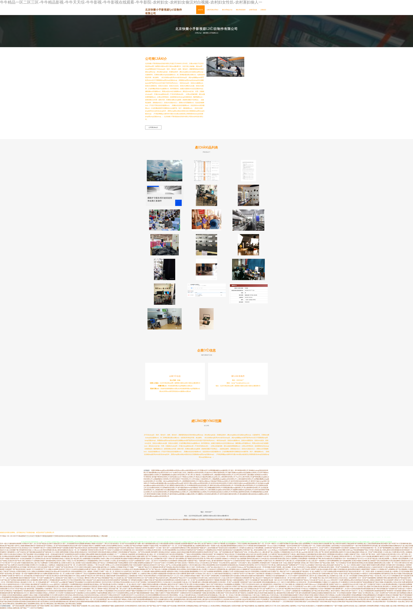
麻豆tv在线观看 (216, 558)
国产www (304, 586)
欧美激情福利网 (378, 591)
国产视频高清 (236, 552)
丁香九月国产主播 (124, 588)
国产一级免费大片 (321, 561)
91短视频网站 (228, 584)
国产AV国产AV (394, 543)
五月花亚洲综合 (204, 563)
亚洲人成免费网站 (304, 543)
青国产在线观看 (82, 606)
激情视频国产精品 (362, 550)
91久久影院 (55, 552)
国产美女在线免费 (387, 580)
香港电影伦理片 (265, 563)
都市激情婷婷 (218, 561)
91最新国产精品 (192, 561)
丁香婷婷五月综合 (193, 563)
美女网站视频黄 (136, 588)
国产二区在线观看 (69, 543)
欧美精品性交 (82, 552)
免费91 (143, 556)
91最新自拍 (146, 565)
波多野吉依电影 (262, 554)
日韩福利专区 (154, 586)
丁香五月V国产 (205, 576)
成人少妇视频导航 (156, 558)
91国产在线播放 (44, 578)
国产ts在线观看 (234, 582)
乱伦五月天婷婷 (283, 580)
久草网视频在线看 (111, 563)
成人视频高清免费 (109, 576)
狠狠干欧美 (48, 567)
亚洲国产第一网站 (277, 571)
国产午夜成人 (291, 554)
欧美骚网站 (237, 584)
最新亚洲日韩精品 (358, 563)
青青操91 (52, 593)
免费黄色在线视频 (194, 586)
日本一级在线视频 (349, 558)
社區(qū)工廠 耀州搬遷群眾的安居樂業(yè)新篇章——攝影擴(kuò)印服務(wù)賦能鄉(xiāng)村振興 (164, 218)
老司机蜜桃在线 (141, 554)
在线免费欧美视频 (387, 545)
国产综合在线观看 (128, 543)
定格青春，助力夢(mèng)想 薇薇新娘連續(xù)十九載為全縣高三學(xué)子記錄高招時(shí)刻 (248, 267)
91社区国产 (99, 543)
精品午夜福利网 (84, 584)
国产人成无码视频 (209, 548)
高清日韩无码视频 (23, 565)
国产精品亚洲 (17, 569)
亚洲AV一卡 (139, 571)
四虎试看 (310, 552)
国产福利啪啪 (53, 558)
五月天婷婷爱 (36, 569)
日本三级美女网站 (283, 606)
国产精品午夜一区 (293, 548)
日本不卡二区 (316, 548)
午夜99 (246, 580)
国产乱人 (169, 565)
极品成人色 (305, 573)
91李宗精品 (116, 582)
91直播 (265, 561)
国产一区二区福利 (315, 545)
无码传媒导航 (28, 576)
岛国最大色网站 (252, 586)
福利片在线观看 (324, 543)
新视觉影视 (232, 565)
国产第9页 (240, 573)
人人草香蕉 (171, 556)
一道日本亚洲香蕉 (292, 545)
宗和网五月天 (34, 565)
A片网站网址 (163, 584)
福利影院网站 (334, 552)
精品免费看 (385, 558)
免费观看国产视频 (108, 606)
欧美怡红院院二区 (158, 550)
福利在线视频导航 (60, 591)
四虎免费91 (154, 552)
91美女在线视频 (38, 554)
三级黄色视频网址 (238, 580)
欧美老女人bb (214, 556)
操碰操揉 (270, 593)
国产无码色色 (10, 571)
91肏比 (361, 584)
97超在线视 (402, 584)
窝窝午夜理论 (43, 580)
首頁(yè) (200, 10)
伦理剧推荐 (246, 578)
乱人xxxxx (50, 584)
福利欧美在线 (12, 584)
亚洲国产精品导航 (75, 548)
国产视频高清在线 (191, 558)
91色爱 (340, 580)
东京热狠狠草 (172, 561)
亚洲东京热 (98, 550)
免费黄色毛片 (397, 545)
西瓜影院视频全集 (367, 588)
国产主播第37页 (180, 584)
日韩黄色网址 (215, 576)
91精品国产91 (228, 561)
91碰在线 (138, 548)
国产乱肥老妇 (12, 580)
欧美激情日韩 (341, 571)
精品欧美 (208, 591)
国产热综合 (101, 563)
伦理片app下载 (351, 550)
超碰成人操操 (175, 552)
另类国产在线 (314, 569)
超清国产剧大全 (102, 556)
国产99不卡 (287, 571)
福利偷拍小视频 (89, 543)
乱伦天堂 (76, 588)
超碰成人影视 (338, 556)
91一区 (126, 584)
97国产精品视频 (27, 554)
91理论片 (140, 576)
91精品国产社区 (90, 580)
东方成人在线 (309, 561)
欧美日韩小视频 (213, 586)
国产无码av (334, 573)
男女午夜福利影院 (49, 586)
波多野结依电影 (93, 548)
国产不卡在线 (106, 550)
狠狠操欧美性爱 (158, 567)
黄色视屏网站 (210, 565)
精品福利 (24, 582)
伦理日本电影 (236, 606)
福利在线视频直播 (260, 545)
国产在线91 (162, 563)
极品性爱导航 (305, 556)
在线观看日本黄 (265, 571)
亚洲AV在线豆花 (103, 586)
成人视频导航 (259, 606)
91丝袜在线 (166, 582)
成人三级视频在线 (131, 576)
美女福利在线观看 (153, 588)
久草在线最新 (353, 576)
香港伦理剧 (281, 558)
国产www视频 (60, 582)
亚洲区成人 (113, 586)
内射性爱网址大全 (292, 582)
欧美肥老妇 (358, 580)
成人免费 (229, 569)
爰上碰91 (259, 591)
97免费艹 (102, 571)
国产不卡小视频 (46, 569)
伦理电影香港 (220, 569)
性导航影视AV (337, 558)
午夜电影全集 (65, 556)
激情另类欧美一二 (303, 578)
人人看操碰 (393, 558)
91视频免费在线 (40, 591)
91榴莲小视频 (348, 554)
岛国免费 (279, 569)
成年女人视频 (19, 545)
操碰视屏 (39, 552)
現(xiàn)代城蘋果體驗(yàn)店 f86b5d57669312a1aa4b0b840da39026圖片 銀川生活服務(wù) (206, 243)
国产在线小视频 (66, 578)
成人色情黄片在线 (79, 563)
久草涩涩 (191, 565)
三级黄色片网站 (145, 573)
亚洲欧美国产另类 (222, 593)
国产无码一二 (286, 569)
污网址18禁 (344, 591)
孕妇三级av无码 (322, 578)
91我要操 (381, 569)
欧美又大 (282, 556)
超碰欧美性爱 (119, 606)
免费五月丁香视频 (112, 573)
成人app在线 (303, 552)
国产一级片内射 (356, 545)
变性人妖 (201, 543)
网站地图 (105, 536)
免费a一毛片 (335, 563)
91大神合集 (263, 558)
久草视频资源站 (285, 552)
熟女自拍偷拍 (324, 569)
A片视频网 (243, 569)
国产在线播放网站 (346, 561)
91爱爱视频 (330, 554)
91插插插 (276, 578)
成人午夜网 (392, 552)
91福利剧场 (242, 556)
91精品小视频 (32, 595)
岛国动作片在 (119, 571)
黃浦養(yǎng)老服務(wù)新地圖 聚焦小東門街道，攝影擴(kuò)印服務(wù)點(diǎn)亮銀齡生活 (164, 317)
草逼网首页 (190, 550)
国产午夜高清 (46, 576)
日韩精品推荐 (362, 576)
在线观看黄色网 (244, 591)
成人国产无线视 (127, 578)
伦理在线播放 (325, 545)
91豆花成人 (80, 578)
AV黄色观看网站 (195, 554)
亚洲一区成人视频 (285, 563)
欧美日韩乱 (8, 573)
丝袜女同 (247, 571)
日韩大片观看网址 (292, 558)
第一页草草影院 (8, 582)
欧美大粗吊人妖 (257, 584)
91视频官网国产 (365, 569)
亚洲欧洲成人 (314, 550)
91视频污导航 (147, 580)
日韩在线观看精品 (77, 571)
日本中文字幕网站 (37, 608)
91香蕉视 (250, 545)
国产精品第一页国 (95, 569)
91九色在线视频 (191, 578)
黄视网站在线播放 (144, 563)
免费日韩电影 (64, 552)
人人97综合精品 (270, 569)
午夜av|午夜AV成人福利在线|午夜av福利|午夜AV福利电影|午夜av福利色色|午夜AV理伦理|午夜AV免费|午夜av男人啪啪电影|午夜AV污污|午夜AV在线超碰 (356, 599)
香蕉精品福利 (226, 606)
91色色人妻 (209, 561)
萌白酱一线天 (272, 580)
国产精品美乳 (75, 558)
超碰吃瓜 (185, 565)
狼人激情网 (163, 588)
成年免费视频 (401, 593)
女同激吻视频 (296, 556)
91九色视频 (115, 550)
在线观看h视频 (186, 543)
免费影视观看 (250, 556)
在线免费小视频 (148, 571)
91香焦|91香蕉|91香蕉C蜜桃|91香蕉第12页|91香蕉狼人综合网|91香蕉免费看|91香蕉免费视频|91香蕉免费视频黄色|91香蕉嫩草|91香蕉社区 (345, 595)
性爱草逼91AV (38, 573)
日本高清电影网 (115, 558)
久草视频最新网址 (92, 561)
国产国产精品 (151, 606)
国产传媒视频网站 (370, 578)
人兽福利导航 (276, 584)
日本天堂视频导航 (125, 550)
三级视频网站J (39, 588)
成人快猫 (393, 606)
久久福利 (215, 573)
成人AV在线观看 (216, 591)
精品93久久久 (222, 567)
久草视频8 (119, 567)
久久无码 (278, 588)
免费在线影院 (213, 582)
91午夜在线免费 (388, 567)
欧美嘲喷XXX (327, 606)
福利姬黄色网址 (51, 561)
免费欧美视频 (47, 573)
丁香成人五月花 (71, 561)
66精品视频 (295, 571)
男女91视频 (397, 573)
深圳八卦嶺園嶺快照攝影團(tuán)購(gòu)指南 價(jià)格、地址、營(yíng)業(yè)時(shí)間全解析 (164, 292)
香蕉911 (91, 545)
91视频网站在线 (210, 550)
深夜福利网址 (384, 561)
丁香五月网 (397, 563)
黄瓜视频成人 (400, 565)
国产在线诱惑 (41, 584)
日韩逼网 (22, 550)
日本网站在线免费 (8, 556)
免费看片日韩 (406, 591)
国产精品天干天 (281, 548)
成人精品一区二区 (153, 554)
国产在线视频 (208, 571)
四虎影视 (12, 558)
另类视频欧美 (395, 576)
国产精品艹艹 (25, 608)
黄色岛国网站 (258, 550)
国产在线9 (44, 556)
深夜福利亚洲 (267, 584)
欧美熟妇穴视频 (194, 576)
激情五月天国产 (385, 556)
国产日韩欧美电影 (376, 552)
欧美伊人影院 (61, 561)
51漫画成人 (90, 565)
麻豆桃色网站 (211, 593)
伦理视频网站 (172, 569)
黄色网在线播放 (29, 591)
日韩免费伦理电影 (373, 606)
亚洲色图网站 (199, 591)
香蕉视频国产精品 (107, 578)
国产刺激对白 (242, 593)
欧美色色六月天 (27, 548)
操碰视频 (28, 558)
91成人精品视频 (221, 545)
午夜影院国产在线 (246, 582)
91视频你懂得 (25, 563)
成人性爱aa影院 (385, 550)
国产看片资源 (370, 554)
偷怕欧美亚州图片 (382, 543)
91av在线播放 (309, 565)
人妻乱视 (264, 552)
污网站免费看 (89, 554)
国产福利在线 (46, 552)
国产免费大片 (100, 591)
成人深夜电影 (109, 548)
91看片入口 (354, 586)
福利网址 (293, 606)
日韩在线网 (87, 567)
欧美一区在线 (20, 558)
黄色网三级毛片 (397, 586)
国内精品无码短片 (165, 552)
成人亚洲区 (62, 563)
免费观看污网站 (382, 578)
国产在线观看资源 (68, 554)
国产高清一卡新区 (359, 554)
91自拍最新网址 (237, 550)
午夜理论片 (82, 591)
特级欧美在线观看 (100, 554)
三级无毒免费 (151, 582)
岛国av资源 (326, 565)
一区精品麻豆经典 (55, 554)
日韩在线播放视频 (268, 582)
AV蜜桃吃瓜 (345, 582)
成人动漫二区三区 (342, 576)
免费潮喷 (17, 556)
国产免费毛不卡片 (269, 588)
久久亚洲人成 (113, 561)
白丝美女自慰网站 (90, 593)
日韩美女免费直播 (152, 584)
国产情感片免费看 (43, 606)
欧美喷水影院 (321, 554)
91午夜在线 (50, 591)
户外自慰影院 (163, 545)
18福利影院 (132, 554)
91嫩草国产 (201, 588)
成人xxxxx (327, 580)
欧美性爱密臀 (166, 580)
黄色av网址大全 (255, 552)
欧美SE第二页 (284, 578)
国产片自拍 (154, 563)
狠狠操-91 (374, 569)
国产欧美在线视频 (62, 545)
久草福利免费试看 (322, 584)
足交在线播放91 (231, 543)
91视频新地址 (313, 588)
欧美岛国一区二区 (59, 573)
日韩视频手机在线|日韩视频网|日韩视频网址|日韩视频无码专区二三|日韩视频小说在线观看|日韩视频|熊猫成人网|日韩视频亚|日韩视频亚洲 (243, 597)
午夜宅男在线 (31, 567)
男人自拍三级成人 (94, 606)
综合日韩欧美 (181, 550)
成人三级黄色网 (360, 606)
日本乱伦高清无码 (119, 591)
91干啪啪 (167, 593)
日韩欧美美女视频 (246, 576)
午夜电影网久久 (11, 552)
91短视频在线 (68, 593)
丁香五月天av (57, 588)
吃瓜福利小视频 (135, 556)
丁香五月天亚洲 (246, 584)
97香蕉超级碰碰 (123, 573)
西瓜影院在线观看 (196, 552)
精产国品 (98, 578)
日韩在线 (322, 550)
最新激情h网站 (392, 578)
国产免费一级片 (139, 543)
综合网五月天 (394, 556)
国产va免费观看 (136, 561)
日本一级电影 (87, 571)
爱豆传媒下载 (113, 588)
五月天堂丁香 (12, 588)
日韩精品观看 (181, 561)
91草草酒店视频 (364, 548)
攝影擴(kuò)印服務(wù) (190, 519)
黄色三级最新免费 (191, 588)
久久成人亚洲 (224, 578)
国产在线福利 (390, 588)
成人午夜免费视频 (257, 548)
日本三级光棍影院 (138, 550)
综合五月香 (294, 552)
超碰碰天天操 (354, 548)
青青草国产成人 (248, 550)
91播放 (204, 593)
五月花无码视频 (404, 571)
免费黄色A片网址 (185, 548)
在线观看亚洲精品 (91, 563)
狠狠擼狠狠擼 (144, 593)
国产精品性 (43, 543)
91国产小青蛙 (167, 558)
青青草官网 (181, 606)
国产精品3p (305, 580)
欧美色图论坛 (339, 554)
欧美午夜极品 (6, 548)
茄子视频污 (405, 548)
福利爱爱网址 (217, 571)
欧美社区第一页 (304, 582)
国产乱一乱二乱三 (344, 565)
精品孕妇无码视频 (179, 567)
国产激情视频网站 (386, 548)
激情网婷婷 (282, 586)
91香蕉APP (25, 543)
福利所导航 (30, 588)
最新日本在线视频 (36, 593)
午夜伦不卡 (43, 548)
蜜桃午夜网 (190, 573)
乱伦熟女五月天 (241, 545)
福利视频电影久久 (281, 576)
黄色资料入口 (387, 586)
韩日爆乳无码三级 (165, 554)
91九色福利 (118, 578)
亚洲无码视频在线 (192, 569)
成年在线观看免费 (305, 593)
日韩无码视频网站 (375, 573)
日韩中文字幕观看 (219, 543)
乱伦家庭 (248, 548)
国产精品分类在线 (228, 554)
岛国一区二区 (109, 571)
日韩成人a (45, 593)
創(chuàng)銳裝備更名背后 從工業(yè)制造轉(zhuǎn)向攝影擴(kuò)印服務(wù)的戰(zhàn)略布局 (206, 169)
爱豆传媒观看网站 (170, 550)
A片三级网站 (111, 567)
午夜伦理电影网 (403, 558)
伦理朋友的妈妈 (239, 571)
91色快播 (368, 556)
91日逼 (320, 588)
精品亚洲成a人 (95, 584)
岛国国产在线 (333, 584)
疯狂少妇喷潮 (175, 580)
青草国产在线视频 (62, 548)
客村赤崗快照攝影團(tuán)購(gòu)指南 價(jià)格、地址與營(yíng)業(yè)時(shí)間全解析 (164, 267)
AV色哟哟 (55, 569)
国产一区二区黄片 (364, 571)
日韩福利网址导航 (79, 580)
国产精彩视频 (31, 552)
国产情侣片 (277, 591)
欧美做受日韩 (206, 552)
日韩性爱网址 (255, 571)
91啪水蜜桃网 (335, 588)
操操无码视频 (23, 578)
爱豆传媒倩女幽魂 (91, 556)
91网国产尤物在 (356, 593)
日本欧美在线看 (354, 582)
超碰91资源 (334, 565)
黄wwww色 (38, 550)
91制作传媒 (318, 565)
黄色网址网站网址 (392, 584)
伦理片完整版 (133, 563)
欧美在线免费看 (394, 561)
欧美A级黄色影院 (258, 576)
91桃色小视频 (154, 593)
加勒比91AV (112, 593)
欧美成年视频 (262, 593)
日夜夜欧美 (404, 561)
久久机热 (386, 552)
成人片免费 (233, 573)
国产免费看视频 (295, 573)
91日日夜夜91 (345, 548)
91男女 (316, 552)
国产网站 (319, 558)
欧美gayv (275, 550)
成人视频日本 (396, 548)
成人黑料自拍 (313, 573)
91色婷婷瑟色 (163, 561)
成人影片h (154, 561)
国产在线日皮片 (400, 588)
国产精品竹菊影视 (248, 606)
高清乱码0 (11, 561)
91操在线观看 (256, 582)
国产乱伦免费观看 (199, 580)
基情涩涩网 (82, 565)
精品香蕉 (200, 558)
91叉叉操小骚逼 (286, 584)
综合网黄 (154, 573)
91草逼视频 (397, 591)
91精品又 (105, 588)
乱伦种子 (50, 543)
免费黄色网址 (69, 586)
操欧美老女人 (259, 569)
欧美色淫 (84, 548)
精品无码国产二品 (264, 586)
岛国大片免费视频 (279, 545)
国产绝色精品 (168, 567)
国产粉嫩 (69, 582)
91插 (183, 582)
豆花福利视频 (224, 576)
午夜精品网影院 (123, 563)
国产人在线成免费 (173, 548)
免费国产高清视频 (222, 588)
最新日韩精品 (301, 554)
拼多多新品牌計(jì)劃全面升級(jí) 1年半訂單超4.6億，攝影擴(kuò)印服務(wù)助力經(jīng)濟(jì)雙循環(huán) (164, 243)
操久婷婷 (17, 563)
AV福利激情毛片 (18, 591)
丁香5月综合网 (99, 565)
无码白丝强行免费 (399, 582)
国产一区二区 (262, 543)
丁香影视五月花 (269, 576)
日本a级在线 (226, 591)
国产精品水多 (21, 588)
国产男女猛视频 (77, 582)
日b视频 (42, 565)
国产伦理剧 (149, 578)
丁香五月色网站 (242, 543)
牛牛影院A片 (364, 573)
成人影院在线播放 (61, 550)
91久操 (366, 558)
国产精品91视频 (377, 582)
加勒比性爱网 (51, 548)
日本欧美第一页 (223, 582)
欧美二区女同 (163, 586)
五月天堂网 (54, 595)
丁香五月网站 (285, 573)
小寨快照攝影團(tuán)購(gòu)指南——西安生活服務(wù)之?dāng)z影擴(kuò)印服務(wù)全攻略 (206, 193)
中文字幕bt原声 (249, 573)
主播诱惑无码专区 (186, 593)
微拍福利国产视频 (197, 548)
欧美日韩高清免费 (112, 580)
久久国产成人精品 (211, 567)
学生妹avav (240, 567)
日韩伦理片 (334, 580)
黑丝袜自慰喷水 (125, 582)
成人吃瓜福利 (36, 556)
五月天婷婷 (59, 593)
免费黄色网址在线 (380, 563)
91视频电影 (83, 550)
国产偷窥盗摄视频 (186, 545)
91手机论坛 (304, 588)
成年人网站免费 (170, 578)
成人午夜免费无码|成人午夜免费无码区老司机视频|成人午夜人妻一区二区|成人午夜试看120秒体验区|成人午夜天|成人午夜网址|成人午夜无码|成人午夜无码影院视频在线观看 (239, 595)
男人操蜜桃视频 (85, 558)
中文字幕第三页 (328, 556)
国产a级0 (194, 543)
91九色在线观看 (176, 582)
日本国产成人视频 (364, 586)
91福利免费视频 (101, 593)
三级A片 (208, 584)
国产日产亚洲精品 (152, 556)
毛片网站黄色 (366, 593)
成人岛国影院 (331, 576)
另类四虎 (91, 550)
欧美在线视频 (368, 563)
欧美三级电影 (59, 586)
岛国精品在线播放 (317, 593)
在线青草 (61, 595)
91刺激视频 (139, 591)
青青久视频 (333, 569)
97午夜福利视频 (239, 554)
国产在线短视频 (84, 588)
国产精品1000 (181, 578)
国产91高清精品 (303, 545)
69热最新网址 (388, 582)
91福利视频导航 (311, 554)
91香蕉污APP (397, 580)
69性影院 (219, 550)
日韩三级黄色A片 (27, 561)
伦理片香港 (171, 588)
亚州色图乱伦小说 (125, 561)
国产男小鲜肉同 (324, 552)
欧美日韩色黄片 (405, 550)
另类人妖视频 (184, 576)
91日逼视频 (253, 580)
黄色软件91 (154, 565)
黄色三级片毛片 (35, 563)
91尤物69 (363, 565)
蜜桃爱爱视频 (231, 545)
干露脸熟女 (235, 591)
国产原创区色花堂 (222, 548)
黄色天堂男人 (401, 552)
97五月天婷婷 (78, 567)
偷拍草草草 (209, 580)
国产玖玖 (260, 588)
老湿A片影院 (343, 573)
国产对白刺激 (172, 606)
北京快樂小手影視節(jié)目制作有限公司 (212, 519)
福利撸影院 (375, 556)
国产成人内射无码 (336, 543)
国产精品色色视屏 (281, 554)
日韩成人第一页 (364, 552)
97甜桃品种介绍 (267, 578)
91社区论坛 (354, 567)
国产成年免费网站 (178, 558)
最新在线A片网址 (200, 565)
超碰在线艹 (234, 563)
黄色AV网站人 (326, 591)
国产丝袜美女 (21, 552)
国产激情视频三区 (124, 580)
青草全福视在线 (327, 558)
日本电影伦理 (37, 576)
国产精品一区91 (173, 586)
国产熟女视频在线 (250, 567)
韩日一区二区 (374, 548)
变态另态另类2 (107, 582)
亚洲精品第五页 (399, 567)
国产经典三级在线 (181, 563)
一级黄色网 (201, 561)
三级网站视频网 (134, 586)
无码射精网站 (95, 558)
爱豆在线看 (4, 567)
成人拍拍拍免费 (272, 558)
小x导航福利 (183, 586)
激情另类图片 (180, 556)
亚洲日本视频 (356, 561)
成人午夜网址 (393, 571)
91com (74, 578)
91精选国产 (9, 569)
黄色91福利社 (335, 591)
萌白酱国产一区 (152, 548)
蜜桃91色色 (236, 569)
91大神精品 (148, 550)
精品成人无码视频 (37, 586)
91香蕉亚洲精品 (21, 571)
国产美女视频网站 (402, 569)
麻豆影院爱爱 (12, 567)
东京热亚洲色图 (11, 595)
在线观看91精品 (252, 593)
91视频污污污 (326, 582)
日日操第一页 (223, 556)
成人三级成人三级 (203, 556)
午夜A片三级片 (190, 567)
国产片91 (11, 563)
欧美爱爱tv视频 (100, 573)
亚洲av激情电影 (311, 567)
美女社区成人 (343, 578)
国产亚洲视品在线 (250, 588)
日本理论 (114, 584)
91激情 (161, 593)
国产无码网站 (141, 582)
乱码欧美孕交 (225, 563)
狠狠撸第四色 (327, 593)
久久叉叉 (177, 576)
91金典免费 (301, 576)
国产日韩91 (325, 548)
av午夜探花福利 (161, 576)
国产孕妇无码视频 (379, 588)
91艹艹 (117, 554)
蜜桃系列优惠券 (31, 606)
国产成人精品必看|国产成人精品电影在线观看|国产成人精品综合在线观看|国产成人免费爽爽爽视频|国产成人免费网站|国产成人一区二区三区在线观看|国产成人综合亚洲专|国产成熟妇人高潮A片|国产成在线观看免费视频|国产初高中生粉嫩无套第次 (86, 599)
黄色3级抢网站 (252, 543)
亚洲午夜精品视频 (66, 576)
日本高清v (171, 591)
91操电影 (120, 584)
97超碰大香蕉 (153, 545)
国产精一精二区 (72, 565)
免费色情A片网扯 (172, 571)
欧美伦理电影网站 (177, 554)
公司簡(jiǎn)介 (153, 127)
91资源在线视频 (184, 571)
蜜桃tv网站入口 (296, 569)
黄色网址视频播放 (139, 569)
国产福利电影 (295, 563)
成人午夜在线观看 (162, 543)
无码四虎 (288, 556)
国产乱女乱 (319, 580)
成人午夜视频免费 (367, 591)
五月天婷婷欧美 (36, 558)
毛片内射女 (293, 578)
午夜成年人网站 (210, 588)
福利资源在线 (227, 550)
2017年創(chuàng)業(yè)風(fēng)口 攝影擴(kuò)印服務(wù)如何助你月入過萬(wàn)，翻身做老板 (164, 169)
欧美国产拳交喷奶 (316, 556)
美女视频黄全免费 (82, 569)
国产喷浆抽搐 (402, 578)
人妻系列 (81, 556)
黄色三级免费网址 (254, 563)
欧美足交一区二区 (73, 550)
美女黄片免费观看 (123, 586)
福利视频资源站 (150, 543)
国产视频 (137, 593)
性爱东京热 (405, 563)
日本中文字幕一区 (149, 591)
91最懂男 (319, 606)
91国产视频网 (28, 573)
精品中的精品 (17, 554)
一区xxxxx (269, 545)
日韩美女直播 (355, 565)
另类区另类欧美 (106, 569)
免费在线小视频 (124, 556)
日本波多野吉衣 (65, 571)
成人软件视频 (21, 567)
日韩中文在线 (8, 554)
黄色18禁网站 (181, 569)
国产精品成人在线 (375, 558)
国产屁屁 (273, 548)
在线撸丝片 (225, 558)
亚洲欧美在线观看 (191, 556)
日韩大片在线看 (104, 561)
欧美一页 (336, 593)
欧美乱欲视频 (176, 565)
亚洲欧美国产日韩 (292, 593)
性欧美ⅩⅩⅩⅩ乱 (16, 548)
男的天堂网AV (315, 563)
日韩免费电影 (302, 558)
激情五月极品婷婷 (348, 543)
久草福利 (242, 548)
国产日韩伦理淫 (391, 593)
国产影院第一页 (215, 563)
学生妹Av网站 (293, 543)
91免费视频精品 (306, 591)
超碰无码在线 (101, 580)
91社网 (73, 569)
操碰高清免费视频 (54, 556)
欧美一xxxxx (267, 550)
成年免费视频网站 (333, 561)
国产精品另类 (316, 591)
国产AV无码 (74, 556)
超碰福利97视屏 (344, 586)
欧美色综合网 (72, 545)
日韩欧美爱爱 (53, 563)
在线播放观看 (161, 573)
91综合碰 (312, 580)
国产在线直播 (405, 576)
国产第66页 (306, 569)
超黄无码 (57, 584)
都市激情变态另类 (387, 573)
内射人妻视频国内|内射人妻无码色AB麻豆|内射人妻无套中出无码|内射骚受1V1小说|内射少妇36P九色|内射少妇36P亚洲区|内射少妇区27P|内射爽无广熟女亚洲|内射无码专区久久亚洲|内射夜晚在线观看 (237, 599)
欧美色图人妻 (375, 545)
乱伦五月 (134, 582)
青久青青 (189, 584)
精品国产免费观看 (289, 565)
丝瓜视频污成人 (238, 588)
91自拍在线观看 (345, 545)
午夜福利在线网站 (256, 561)
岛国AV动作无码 (251, 554)
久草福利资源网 (300, 561)
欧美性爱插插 (395, 550)
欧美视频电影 (196, 593)
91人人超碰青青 (343, 584)
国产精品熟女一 (132, 552)
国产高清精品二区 (49, 545)
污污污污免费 (292, 576)
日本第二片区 (91, 591)
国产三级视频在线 (294, 591)
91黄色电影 (275, 563)
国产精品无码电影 (136, 545)
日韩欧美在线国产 (208, 554)
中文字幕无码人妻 (306, 548)
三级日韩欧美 (259, 573)
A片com (144, 588)
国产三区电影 (368, 584)
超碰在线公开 (336, 582)
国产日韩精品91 (199, 550)
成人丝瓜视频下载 (12, 550)
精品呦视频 (109, 591)
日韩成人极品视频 (31, 584)
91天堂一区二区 (32, 582)
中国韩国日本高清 (294, 550)
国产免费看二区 (134, 573)
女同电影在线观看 (345, 593)
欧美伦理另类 (232, 593)
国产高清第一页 (33, 578)
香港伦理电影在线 (48, 550)
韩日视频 (267, 567)
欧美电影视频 (65, 606)
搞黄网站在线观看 (160, 571)
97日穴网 (270, 565)
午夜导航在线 (321, 567)
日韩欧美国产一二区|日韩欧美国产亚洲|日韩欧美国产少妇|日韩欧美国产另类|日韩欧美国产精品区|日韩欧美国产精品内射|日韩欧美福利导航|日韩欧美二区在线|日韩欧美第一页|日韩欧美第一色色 (336, 601)
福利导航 (104, 567)
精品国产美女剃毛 (120, 548)
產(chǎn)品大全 (227, 10)
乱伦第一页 (260, 567)
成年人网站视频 (203, 582)
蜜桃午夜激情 (371, 565)
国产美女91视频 (268, 591)
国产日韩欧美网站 (325, 573)
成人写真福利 (240, 565)
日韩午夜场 (99, 576)
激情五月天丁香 (270, 606)
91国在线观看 (137, 565)
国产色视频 (313, 578)
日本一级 (361, 578)
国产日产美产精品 (152, 569)
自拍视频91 (111, 554)
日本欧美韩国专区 (131, 606)
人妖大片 (289, 586)
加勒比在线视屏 (375, 580)
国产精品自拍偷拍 (354, 573)
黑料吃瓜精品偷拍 (253, 558)
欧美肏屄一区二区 (187, 580)
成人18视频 (296, 584)
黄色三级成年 (26, 569)
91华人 (398, 554)
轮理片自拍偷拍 (234, 576)
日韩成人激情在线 (13, 608)
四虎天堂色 (142, 606)
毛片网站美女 (7, 591)
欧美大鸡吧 (304, 584)
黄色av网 (57, 571)
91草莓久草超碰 (374, 550)
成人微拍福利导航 (280, 593)
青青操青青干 (175, 593)
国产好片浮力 (359, 558)
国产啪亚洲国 (157, 580)
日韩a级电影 (42, 582)
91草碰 (231, 558)
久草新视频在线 (342, 569)
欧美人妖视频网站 (33, 580)
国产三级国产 (56, 567)
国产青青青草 (388, 591)
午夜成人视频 (384, 606)
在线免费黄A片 (233, 548)
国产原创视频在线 (225, 552)
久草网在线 (123, 554)
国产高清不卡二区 (354, 591)
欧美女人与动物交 (124, 545)
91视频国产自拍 (261, 556)
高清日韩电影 (321, 586)
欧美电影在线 (171, 573)
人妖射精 (267, 548)
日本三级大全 (207, 573)
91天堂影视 (297, 586)
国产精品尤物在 (325, 563)
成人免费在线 (278, 565)
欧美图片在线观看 (175, 543)
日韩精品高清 (48, 571)
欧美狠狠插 (40, 571)
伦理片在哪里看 (181, 573)
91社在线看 (87, 582)
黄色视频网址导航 (126, 565)
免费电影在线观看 (139, 558)
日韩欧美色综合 (333, 578)
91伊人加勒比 (31, 571)
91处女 (270, 561)
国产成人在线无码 (225, 586)
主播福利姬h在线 (61, 565)
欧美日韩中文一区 (349, 556)
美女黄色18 (55, 576)
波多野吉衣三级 (129, 571)
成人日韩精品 (144, 586)
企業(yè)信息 (253, 10)
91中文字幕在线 (113, 556)
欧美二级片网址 (25, 586)
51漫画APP (78, 573)
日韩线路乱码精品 (192, 606)
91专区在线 (40, 567)
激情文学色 (171, 584)
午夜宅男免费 (92, 552)
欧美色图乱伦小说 (118, 569)
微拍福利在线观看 (15, 543)
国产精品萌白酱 (105, 584)
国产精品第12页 (89, 576)
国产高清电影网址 (343, 567)
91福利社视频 (95, 567)
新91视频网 (218, 554)
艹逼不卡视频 (338, 606)
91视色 (247, 561)
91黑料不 (235, 586)
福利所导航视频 (223, 573)
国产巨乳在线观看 (144, 552)
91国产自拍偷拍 (82, 545)
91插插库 (145, 545)
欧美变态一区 (117, 543)
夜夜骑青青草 (366, 545)
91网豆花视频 (233, 556)
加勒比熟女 (130, 548)
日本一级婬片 (271, 543)
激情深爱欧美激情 (354, 569)
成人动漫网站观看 (199, 545)
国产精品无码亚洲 (352, 571)
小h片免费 (271, 554)
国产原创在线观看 (18, 606)
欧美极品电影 (354, 552)
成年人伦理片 (312, 586)
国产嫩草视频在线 (17, 593)
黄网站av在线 (128, 593)
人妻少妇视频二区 (288, 567)
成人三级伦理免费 (370, 543)
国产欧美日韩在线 (67, 567)
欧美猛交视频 (184, 552)
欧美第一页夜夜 (210, 545)
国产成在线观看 (263, 580)
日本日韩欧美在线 (376, 586)
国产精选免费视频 (366, 582)
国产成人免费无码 (11, 565)
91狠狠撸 (101, 548)
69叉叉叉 (26, 593)
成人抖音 (253, 591)
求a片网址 (206, 558)
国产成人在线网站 (274, 552)
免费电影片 (45, 563)
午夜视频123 (268, 573)
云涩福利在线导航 (239, 561)
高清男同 (383, 593)
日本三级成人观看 (78, 576)
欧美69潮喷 (342, 550)
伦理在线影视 (120, 576)
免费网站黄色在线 (364, 567)
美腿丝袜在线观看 (295, 580)
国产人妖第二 (146, 561)
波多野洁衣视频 (79, 554)
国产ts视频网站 (390, 569)
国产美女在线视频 (273, 556)
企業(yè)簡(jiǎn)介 (213, 10)
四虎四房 (94, 586)
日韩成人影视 (73, 552)
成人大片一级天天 (280, 582)
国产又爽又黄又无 (288, 561)
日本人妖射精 (231, 567)
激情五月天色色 (344, 552)
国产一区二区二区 (174, 545)
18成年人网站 (105, 558)
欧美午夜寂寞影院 (222, 565)
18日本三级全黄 (67, 588)
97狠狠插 (216, 580)
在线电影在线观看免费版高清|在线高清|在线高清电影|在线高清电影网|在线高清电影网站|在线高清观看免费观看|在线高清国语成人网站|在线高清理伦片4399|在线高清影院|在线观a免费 (134, 597)
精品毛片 (170, 576)
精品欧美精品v (8, 586)
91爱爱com (108, 565)
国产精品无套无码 (159, 578)
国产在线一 (215, 552)
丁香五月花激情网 (89, 573)
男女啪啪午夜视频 (127, 558)
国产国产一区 (304, 550)
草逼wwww (312, 584)
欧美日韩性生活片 (139, 578)
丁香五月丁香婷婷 (96, 588)
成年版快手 (78, 586)
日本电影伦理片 (390, 565)
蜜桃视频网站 (194, 571)
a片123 (388, 576)
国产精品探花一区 (306, 571)
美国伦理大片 (57, 543)
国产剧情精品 (359, 543)
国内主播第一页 (332, 567)
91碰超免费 (191, 591)
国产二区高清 (51, 582)
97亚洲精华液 (403, 543)
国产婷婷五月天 (18, 576)
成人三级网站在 (50, 565)
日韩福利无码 (86, 586)
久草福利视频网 (334, 548)
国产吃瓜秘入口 (205, 606)
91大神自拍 (315, 543)
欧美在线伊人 (310, 606)
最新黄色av (406, 586)
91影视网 (36, 548)
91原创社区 (212, 569)
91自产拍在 (301, 606)
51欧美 (46, 554)
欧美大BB (45, 558)
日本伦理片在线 (202, 578)
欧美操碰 (16, 586)
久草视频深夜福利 (54, 580)
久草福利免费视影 (44, 595)
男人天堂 (383, 576)
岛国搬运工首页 (228, 571)
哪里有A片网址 (90, 578)
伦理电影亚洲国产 (39, 561)
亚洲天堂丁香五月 (65, 569)
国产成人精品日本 (256, 578)
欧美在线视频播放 (316, 582)
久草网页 (95, 571)
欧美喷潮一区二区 (72, 591)
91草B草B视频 (122, 552)
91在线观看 (120, 593)
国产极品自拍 (242, 586)
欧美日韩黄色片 (96, 582)
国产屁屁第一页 (18, 573)
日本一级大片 (4, 543)
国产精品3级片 (10, 545)
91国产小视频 (141, 584)
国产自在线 (251, 569)
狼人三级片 (375, 593)
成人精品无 (132, 584)
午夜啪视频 (327, 588)
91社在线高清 (162, 556)
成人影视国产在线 (374, 561)
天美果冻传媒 (200, 567)
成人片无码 (21, 584)
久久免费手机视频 (283, 543)
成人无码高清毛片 (300, 567)
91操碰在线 (39, 545)
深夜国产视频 (130, 591)
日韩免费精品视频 (161, 591)
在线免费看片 (353, 578)
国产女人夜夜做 (55, 578)
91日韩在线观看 (355, 588)
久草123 (4, 584)
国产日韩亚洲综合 (217, 584)
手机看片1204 (360, 556)
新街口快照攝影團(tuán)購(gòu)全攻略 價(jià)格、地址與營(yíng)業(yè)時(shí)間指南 (248, 243)
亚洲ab (148, 558)
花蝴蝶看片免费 (99, 545)
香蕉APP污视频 (128, 567)
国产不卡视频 (161, 606)
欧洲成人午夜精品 (64, 558)
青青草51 (159, 582)
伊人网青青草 (277, 561)
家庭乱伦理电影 (111, 552)
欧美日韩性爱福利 (150, 576)
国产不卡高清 (299, 565)
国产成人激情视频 (240, 558)
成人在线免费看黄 (12, 578)
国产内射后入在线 (379, 584)
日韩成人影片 (305, 563)
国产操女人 (162, 565)
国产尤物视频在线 (332, 586)
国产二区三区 (34, 543)
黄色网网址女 (81, 561)
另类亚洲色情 (101, 552)
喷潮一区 (374, 571)
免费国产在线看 (7, 576)
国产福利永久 (208, 543)
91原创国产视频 (26, 556)
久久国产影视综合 (331, 550)
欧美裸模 (144, 548)
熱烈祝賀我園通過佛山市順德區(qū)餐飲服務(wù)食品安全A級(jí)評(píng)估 (248, 218)
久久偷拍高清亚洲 (376, 567)
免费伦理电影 (380, 565)
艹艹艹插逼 (137, 567)
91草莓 (230, 588)
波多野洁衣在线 (348, 606)
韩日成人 (17, 582)
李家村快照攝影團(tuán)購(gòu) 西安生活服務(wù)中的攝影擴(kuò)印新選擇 (206, 267)
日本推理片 (277, 573)
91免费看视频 (74, 584)
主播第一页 (389, 563)
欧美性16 (69, 563)
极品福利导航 (179, 588)
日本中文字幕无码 (261, 565)
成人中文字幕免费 (191, 582)
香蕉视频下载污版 (226, 580)
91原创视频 (204, 586)
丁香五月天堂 (107, 543)
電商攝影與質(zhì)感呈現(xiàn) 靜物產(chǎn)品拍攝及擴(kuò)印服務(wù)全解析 (206, 317)
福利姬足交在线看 (383, 571)
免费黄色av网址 (349, 580)
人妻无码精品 (335, 545)
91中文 (201, 571)
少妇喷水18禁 (69, 573)
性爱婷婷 (409, 565)
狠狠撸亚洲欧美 (29, 545)
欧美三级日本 (309, 576)
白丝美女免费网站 (111, 545)
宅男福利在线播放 (137, 580)
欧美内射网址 (249, 565)
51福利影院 (48, 588)
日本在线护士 (242, 563)
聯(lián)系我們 (240, 10)
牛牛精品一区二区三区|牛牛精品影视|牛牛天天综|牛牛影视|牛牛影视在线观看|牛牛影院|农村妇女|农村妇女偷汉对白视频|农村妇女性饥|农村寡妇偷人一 (50, 536)
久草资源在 (198, 573)
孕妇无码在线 (295, 588)
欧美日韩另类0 (391, 554)
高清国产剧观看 (276, 567)
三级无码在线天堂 (214, 578)
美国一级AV (162, 548)
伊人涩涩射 (116, 565)
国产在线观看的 (78, 593)
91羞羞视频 (311, 558)
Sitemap (254, 519)
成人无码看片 (203, 569)
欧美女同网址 (216, 606)
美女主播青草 (404, 556)
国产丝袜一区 (245, 552)
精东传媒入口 (29, 550)
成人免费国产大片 (318, 571)
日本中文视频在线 (236, 578)
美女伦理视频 (79, 543)
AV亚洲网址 (170, 563)
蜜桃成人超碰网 (22, 595)
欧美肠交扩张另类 (345, 563)
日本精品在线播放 (199, 584)
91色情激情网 (283, 550)
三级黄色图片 (64, 584)
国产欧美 (18, 561)
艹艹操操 (187, 554)
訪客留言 (263, 10)
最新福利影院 (21, 580)
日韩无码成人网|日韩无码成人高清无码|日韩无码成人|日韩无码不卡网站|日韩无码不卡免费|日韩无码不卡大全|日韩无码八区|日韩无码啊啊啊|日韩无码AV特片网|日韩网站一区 (122, 595)
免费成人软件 (128, 569)
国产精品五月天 (147, 567)
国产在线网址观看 (330, 571)
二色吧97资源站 (380, 554)
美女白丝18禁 (353, 584)
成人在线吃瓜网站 (320, 576)
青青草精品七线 (403, 606)
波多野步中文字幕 (67, 580)
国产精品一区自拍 (373, 576)
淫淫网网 (364, 561)
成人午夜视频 (162, 569)
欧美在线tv (366, 580)
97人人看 (285, 591)
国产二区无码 (345, 588)
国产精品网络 (286, 588)
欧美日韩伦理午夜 (181, 591)
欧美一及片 (274, 586)
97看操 (73, 606)
